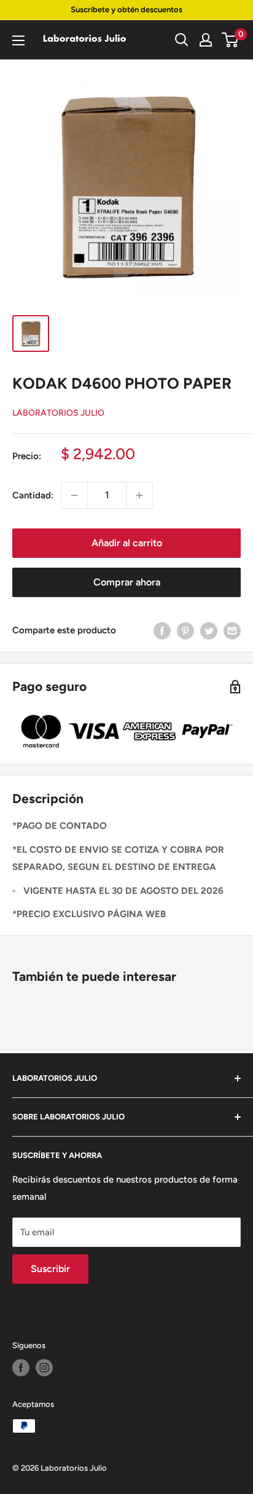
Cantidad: (32, 495)
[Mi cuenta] (206, 40)
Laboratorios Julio (58, 413)
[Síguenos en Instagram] (44, 1367)
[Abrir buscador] (182, 40)
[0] (230, 39)
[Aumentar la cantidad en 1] (139, 495)
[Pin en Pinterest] (185, 630)
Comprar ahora (126, 582)
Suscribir (50, 1269)
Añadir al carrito (126, 543)
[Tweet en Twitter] (208, 630)
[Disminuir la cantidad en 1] (74, 495)
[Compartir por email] (232, 630)
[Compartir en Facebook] (162, 630)
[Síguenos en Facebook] (20, 1367)
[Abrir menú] (18, 40)
